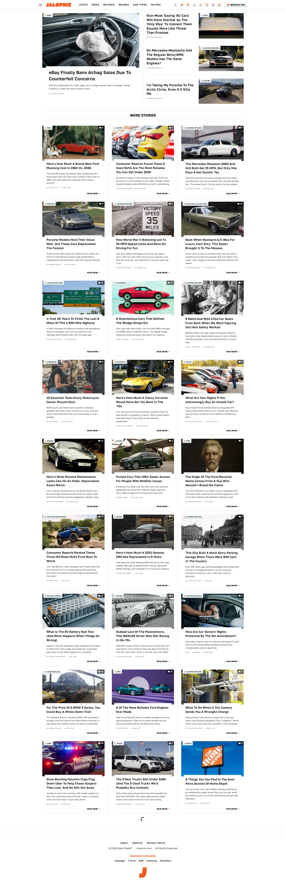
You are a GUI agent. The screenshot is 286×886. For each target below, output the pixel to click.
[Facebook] (175, 5)
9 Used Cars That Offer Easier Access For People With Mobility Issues (143, 479)
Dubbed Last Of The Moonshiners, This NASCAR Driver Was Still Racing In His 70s (142, 636)
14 (102, 517)
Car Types (140, 4)
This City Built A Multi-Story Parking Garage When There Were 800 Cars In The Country (211, 557)
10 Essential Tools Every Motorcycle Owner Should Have (72, 400)
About (124, 843)
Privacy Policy (156, 843)
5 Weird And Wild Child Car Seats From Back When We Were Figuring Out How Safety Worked (210, 323)
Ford (49, 128)
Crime (49, 743)
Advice (188, 362)
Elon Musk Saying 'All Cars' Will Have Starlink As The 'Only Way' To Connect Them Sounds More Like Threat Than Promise (169, 24)
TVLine (132, 860)
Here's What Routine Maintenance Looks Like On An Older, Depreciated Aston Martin (72, 481)
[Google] (213, 5)
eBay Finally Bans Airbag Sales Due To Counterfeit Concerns (90, 75)
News (95, 4)
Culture (206, 81)
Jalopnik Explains (211, 48)
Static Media (124, 848)
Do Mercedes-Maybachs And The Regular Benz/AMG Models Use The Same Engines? (169, 56)
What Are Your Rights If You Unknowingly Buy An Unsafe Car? (209, 400)
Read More (92, 193)
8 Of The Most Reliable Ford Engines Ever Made (142, 710)
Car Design (121, 283)
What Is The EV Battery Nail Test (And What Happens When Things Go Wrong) (73, 636)
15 (241, 204)
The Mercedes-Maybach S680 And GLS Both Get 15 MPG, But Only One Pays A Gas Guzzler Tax (211, 168)
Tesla (205, 15)
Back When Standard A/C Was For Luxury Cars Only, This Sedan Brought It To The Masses (210, 244)
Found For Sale (53, 672)
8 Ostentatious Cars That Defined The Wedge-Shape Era (140, 321)
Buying (156, 4)
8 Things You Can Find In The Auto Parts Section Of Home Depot (210, 781)
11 (102, 283)
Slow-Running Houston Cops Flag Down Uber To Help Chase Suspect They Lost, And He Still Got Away (71, 783)
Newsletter (237, 4)
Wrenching (51, 362)
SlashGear (165, 860)
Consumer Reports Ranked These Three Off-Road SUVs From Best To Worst (71, 557)
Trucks (119, 743)
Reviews (109, 4)
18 (102, 671)
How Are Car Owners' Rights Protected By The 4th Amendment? (210, 634)
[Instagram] (207, 5)
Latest (83, 4)
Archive (137, 843)
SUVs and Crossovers (56, 517)
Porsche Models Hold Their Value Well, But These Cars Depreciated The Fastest (70, 244)
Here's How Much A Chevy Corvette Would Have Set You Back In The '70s (142, 402)
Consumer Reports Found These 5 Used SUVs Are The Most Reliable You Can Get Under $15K (140, 168)
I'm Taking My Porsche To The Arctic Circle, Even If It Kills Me (170, 89)
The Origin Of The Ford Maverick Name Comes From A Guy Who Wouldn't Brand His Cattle (208, 481)
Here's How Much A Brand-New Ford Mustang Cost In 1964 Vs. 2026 (72, 166)
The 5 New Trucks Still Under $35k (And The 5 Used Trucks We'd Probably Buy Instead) (141, 783)
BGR (141, 860)
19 (102, 743)
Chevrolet (121, 362)
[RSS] (219, 5)
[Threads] (200, 5)
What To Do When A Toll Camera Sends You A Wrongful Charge (208, 710)
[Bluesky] (182, 5)
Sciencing (152, 860)
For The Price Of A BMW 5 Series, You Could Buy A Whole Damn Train (73, 710)
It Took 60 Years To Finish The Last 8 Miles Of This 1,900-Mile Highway (72, 321)
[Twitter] (194, 5)
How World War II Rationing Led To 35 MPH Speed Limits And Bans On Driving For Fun (141, 244)
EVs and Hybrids (54, 596)
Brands (124, 4)
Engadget (120, 860)
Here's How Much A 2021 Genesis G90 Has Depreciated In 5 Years (140, 555)
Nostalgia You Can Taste (196, 204)
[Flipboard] (188, 5)
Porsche (50, 204)
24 (171, 283)
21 (172, 671)
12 (172, 362)
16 (102, 441)
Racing (119, 596)
